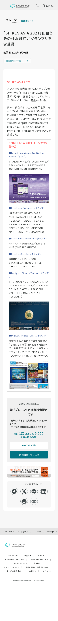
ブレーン (37, 531)
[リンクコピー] (33, 501)
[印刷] (24, 501)
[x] (24, 491)
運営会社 (29, 555)
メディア (24, 531)
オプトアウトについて (13, 567)
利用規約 (38, 563)
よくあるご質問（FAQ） (16, 571)
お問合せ (34, 571)
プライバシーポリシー (21, 563)
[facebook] (14, 491)
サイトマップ (47, 571)
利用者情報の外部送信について (38, 567)
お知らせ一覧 (14, 555)
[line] (33, 491)
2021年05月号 (27, 21)
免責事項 (42, 555)
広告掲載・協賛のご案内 (41, 559)
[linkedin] (43, 491)
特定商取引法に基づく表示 (16, 559)
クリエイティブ (9, 531)
